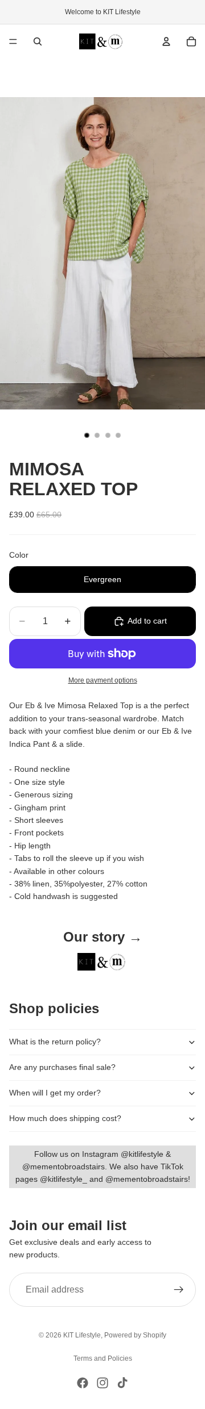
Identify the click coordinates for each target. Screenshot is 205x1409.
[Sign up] (179, 1290)
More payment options (102, 680)
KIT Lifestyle (82, 1335)
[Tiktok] (122, 1383)
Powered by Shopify (135, 1335)
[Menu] (13, 41)
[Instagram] (102, 1383)
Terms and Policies (102, 1358)
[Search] (37, 41)
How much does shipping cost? (65, 1118)
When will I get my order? (55, 1092)
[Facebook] (82, 1383)
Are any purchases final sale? (62, 1067)
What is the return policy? (55, 1041)
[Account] (166, 41)
